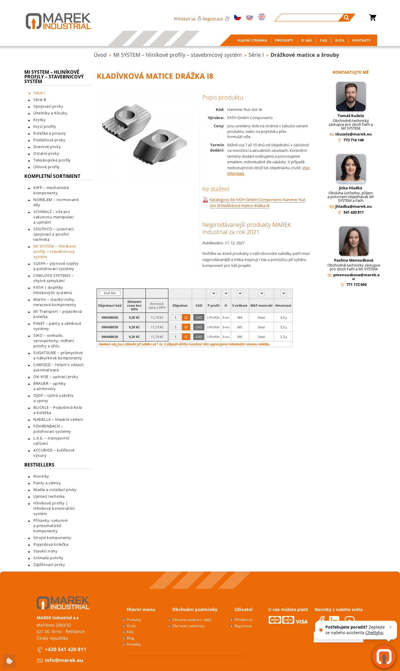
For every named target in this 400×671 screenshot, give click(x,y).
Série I (256, 54)
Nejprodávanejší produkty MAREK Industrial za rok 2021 (246, 228)
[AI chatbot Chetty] (384, 656)
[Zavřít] (390, 627)
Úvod (100, 54)
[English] (260, 17)
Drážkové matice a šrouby (305, 54)
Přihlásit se (185, 19)
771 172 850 (356, 284)
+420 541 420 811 (65, 649)
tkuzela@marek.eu (353, 134)
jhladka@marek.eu (353, 206)
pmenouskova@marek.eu (356, 276)
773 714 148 (353, 140)
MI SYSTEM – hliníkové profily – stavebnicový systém (177, 54)
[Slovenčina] (248, 17)
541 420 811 (353, 212)
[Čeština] (236, 17)
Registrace (213, 19)
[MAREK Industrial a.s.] (52, 21)
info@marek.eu (64, 660)
